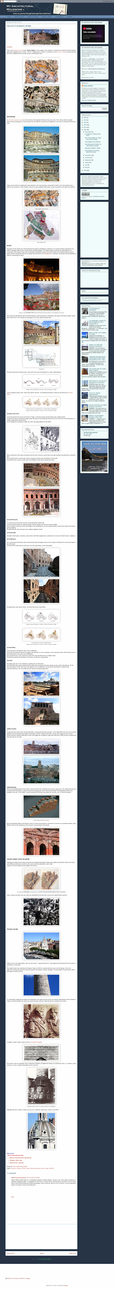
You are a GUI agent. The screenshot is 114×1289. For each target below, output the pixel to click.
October (87, 157)
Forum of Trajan (61, 52)
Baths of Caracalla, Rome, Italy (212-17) (20, 1157)
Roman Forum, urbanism (17, 1162)
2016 (85, 117)
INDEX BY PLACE (19, 16)
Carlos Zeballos (88, 86)
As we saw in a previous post (14, 120)
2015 (85, 120)
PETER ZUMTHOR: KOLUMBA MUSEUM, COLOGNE (98, 405)
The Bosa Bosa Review (91, 432)
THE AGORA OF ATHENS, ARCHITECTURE (92, 151)
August (87, 162)
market (28, 1168)
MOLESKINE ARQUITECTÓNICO (89, 300)
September (88, 160)
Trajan (46, 1168)
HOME (9, 16)
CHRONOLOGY (59, 16)
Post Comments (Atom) (45, 1259)
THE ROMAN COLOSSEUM (93, 142)
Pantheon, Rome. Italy (16, 1160)
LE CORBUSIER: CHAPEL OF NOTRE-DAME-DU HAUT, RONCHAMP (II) (97, 322)
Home (42, 1253)
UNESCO (51, 1168)
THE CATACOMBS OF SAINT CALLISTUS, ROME (93, 138)
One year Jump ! (88, 434)
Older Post (72, 1253)
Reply (12, 1197)
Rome (42, 1168)
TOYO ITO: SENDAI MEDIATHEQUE (94, 393)
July (86, 165)
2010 (85, 170)
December (88, 132)
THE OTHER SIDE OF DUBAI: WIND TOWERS (97, 369)
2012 (85, 127)
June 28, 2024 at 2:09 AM (33, 1177)
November (88, 155)
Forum (24, 1168)
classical (13, 1168)
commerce (19, 1168)
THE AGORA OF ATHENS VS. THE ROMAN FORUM (93, 145)
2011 (85, 129)
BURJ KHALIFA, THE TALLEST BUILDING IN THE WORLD (98, 381)
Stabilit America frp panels (18, 1177)
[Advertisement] (41, 1237)
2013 (85, 125)
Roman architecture (36, 1168)
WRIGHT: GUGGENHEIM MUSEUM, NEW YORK (96, 416)
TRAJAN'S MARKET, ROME (92, 148)
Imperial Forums (18, 50)
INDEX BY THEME (47, 16)
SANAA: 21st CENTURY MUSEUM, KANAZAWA (96, 345)
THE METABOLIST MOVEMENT (94, 309)
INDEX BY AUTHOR (33, 16)
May (86, 167)
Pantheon (47, 253)
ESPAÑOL (9, 47)
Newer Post (10, 1253)
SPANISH (69, 16)
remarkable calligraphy (36, 1042)
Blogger (66, 1285)
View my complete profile (89, 100)
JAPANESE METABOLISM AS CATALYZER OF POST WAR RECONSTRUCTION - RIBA (97, 358)
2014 (85, 122)
